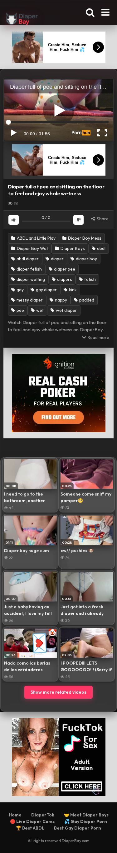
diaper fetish (29, 269)
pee (20, 310)
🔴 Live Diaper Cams (32, 821)
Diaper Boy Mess (84, 238)
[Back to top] (105, 840)
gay (20, 289)
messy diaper (29, 300)
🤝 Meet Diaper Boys (86, 815)
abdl (100, 248)
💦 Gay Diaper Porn (85, 821)
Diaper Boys (72, 248)
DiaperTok (42, 815)
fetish (89, 279)
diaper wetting (30, 279)
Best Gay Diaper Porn (77, 828)
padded (86, 300)
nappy (60, 300)
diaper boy (86, 259)
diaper (57, 259)
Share (102, 219)
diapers (64, 279)
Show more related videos (58, 692)
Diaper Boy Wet (32, 248)
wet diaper (66, 310)
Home (15, 815)
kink (72, 289)
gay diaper (46, 289)
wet (39, 310)
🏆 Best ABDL (30, 828)
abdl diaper (27, 259)
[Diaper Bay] (22, 19)
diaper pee (64, 269)
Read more (98, 337)
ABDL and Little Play (36, 238)
